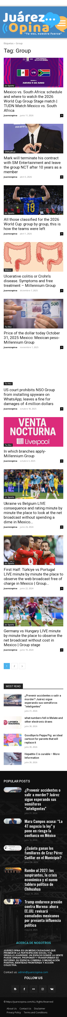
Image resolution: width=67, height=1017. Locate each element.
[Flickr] (33, 989)
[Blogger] (15, 989)
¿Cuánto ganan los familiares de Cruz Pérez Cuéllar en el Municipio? (44, 852)
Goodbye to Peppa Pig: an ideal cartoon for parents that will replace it (44, 739)
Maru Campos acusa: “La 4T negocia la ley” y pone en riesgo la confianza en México (44, 828)
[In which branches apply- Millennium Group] (33, 432)
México (8, 270)
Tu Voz (8, 326)
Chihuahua (10, 151)
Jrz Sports (9, 85)
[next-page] (22, 666)
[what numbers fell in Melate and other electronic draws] (13, 722)
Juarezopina (10, 115)
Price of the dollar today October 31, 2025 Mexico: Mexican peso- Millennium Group (32, 338)
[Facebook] (24, 989)
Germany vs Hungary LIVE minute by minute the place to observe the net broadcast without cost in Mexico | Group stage (33, 638)
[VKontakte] (51, 989)
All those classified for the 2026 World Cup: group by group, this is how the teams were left (32, 224)
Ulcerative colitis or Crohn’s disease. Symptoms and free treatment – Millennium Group (30, 281)
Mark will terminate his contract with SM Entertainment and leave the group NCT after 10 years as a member (32, 165)
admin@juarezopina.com (33, 972)
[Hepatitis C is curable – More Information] (13, 758)
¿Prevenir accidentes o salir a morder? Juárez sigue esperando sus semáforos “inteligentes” (42, 799)
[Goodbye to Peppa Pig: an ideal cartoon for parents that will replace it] (13, 740)
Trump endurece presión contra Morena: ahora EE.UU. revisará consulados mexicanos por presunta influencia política (43, 913)
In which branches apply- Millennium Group (25, 453)
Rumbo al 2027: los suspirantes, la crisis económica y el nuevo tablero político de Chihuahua (41, 879)
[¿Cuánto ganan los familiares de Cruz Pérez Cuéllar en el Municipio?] (13, 848)
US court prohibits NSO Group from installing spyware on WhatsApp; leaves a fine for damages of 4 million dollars (29, 397)
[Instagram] (42, 989)
